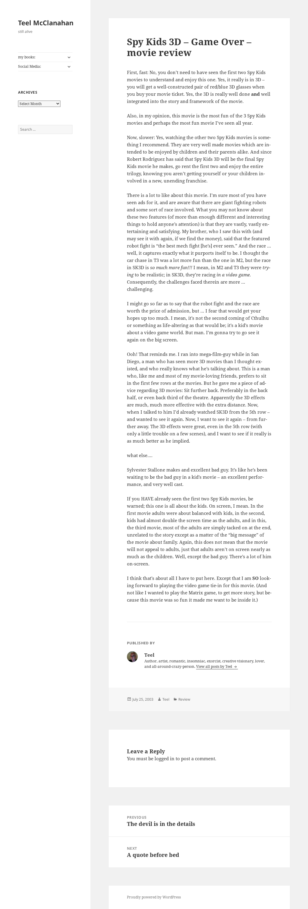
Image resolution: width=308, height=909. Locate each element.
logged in (164, 758)
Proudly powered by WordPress (154, 897)
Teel (165, 699)
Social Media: (29, 66)
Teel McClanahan (45, 22)
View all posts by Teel (214, 666)
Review (184, 699)
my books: (26, 57)
